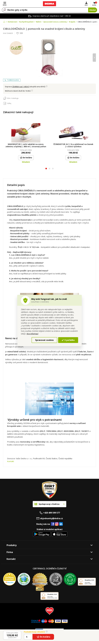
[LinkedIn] (61, 524)
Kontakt (10, 461)
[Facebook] (53, 524)
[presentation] (4, 57)
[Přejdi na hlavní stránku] (49, 4)
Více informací (32, 333)
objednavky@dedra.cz (51, 518)
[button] (46, 169)
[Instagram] (57, 524)
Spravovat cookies (44, 340)
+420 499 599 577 (51, 512)
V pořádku (69, 340)
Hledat (92, 10)
